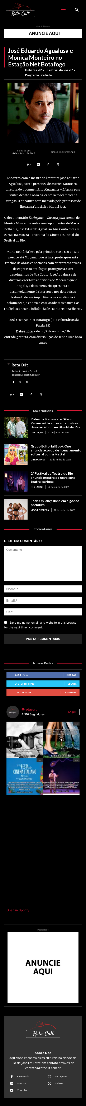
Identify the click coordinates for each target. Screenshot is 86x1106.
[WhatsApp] (28, 164)
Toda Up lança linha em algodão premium (55, 503)
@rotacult (29, 709)
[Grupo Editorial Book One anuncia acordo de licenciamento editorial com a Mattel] (16, 454)
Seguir (72, 683)
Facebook (23, 1076)
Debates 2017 (34, 70)
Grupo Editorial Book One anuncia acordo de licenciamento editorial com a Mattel (56, 450)
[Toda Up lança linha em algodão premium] (16, 509)
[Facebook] (48, 164)
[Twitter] (57, 164)
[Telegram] (38, 164)
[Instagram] (20, 382)
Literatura (38, 459)
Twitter (59, 1083)
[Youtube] (11, 1090)
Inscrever (70, 692)
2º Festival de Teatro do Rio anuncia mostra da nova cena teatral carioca (53, 477)
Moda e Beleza (40, 510)
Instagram (61, 1076)
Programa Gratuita (38, 75)
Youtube (22, 1090)
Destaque (37, 432)
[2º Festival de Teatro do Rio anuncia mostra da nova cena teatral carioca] (16, 481)
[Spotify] (11, 1083)
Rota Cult (20, 365)
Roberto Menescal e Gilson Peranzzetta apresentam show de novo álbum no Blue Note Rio (55, 423)
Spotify (21, 1083)
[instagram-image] (24, 740)
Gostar (71, 674)
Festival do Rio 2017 (61, 70)
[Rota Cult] (9, 374)
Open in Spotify (17, 910)
